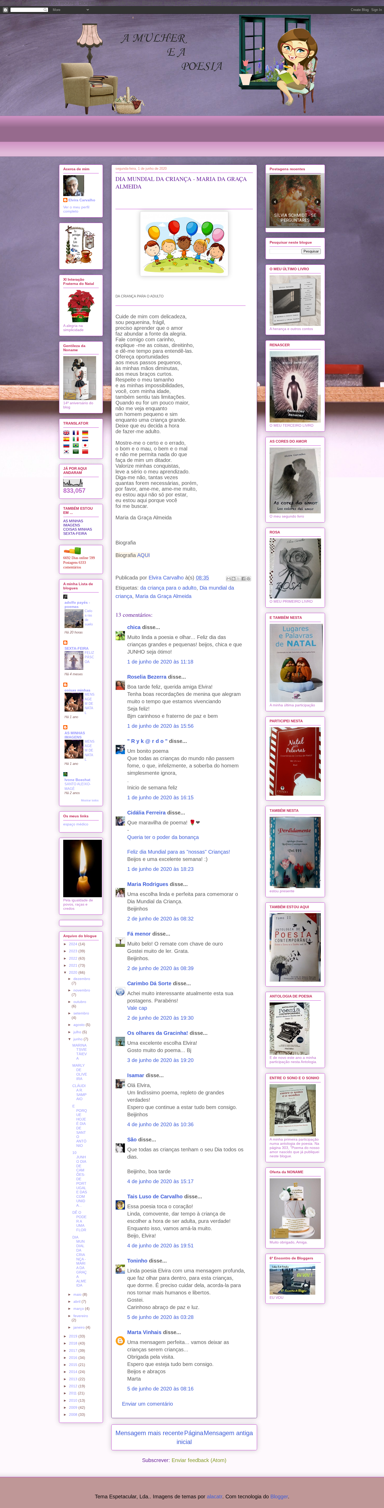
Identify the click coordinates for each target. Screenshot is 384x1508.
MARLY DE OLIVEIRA (79, 1072)
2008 (73, 1414)
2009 (73, 1407)
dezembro (81, 979)
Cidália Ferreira (146, 812)
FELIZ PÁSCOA (89, 657)
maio (78, 1294)
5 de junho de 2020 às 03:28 (160, 1317)
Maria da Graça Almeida (163, 596)
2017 (73, 1350)
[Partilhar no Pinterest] (248, 578)
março (79, 1308)
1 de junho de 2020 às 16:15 (160, 797)
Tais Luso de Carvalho (155, 1196)
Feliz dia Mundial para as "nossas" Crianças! (178, 852)
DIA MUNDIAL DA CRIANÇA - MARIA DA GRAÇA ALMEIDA (79, 1261)
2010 (73, 1400)
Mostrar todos (90, 800)
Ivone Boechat (77, 780)
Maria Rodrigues (147, 884)
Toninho (137, 1261)
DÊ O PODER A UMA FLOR (79, 1221)
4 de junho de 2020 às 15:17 (160, 1181)
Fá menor (139, 934)
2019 (73, 1336)
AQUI (143, 555)
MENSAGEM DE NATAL (90, 703)
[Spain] (67, 440)
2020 (73, 972)
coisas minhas (77, 690)
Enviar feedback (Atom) (199, 1460)
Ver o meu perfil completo (76, 209)
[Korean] (67, 452)
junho (78, 1039)
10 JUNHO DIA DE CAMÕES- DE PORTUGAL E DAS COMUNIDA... (79, 1179)
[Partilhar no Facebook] (243, 578)
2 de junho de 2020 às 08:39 (160, 968)
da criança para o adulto (168, 588)
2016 (73, 1358)
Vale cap (137, 1008)
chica (134, 627)
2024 (73, 944)
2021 (73, 965)
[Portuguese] (77, 446)
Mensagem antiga (228, 1432)
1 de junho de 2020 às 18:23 (160, 869)
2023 (73, 951)
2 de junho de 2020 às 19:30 (160, 1018)
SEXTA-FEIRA (75, 533)
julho (77, 1032)
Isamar (135, 1075)
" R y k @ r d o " (147, 741)
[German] (86, 434)
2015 (73, 1365)
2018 (73, 1343)
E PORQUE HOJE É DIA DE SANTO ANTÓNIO (79, 1126)
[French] (77, 434)
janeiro (79, 1327)
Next (317, 201)
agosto (79, 1025)
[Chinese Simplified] (86, 452)
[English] (67, 434)
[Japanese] (86, 446)
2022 (73, 958)
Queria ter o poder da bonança (163, 837)
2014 (73, 1372)
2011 (73, 1393)
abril (77, 1301)
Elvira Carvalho (81, 200)
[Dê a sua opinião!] (233, 578)
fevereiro (80, 1316)
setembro (81, 1013)
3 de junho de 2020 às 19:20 (160, 1060)
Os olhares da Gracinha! (157, 1033)
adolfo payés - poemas (77, 604)
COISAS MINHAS (77, 529)
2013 (73, 1379)
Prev (274, 201)
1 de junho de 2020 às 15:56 (160, 726)
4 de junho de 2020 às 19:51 (160, 1245)
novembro (81, 990)
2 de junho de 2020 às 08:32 (160, 919)
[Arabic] (77, 452)
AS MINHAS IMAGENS (73, 523)
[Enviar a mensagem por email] (228, 578)
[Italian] (77, 440)
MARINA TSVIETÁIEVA (79, 1051)
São (132, 1139)
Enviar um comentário (147, 1404)
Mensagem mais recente (149, 1432)
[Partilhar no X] (238, 578)
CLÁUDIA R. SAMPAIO (79, 1092)
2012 (73, 1386)
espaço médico (75, 824)
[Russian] (67, 446)
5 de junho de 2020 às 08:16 (160, 1389)
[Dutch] (86, 440)
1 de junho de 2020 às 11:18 (160, 662)
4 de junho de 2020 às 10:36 (160, 1124)
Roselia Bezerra (146, 677)
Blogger (279, 1496)
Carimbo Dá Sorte (149, 983)
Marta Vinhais (144, 1332)
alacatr (214, 1496)
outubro (79, 1002)
